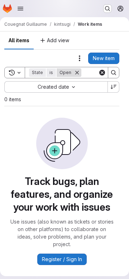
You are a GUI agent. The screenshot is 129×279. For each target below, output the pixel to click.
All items (19, 40)
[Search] (113, 72)
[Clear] (102, 72)
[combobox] (56, 87)
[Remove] (77, 72)
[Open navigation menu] (20, 8)
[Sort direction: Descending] (113, 87)
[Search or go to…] (107, 8)
